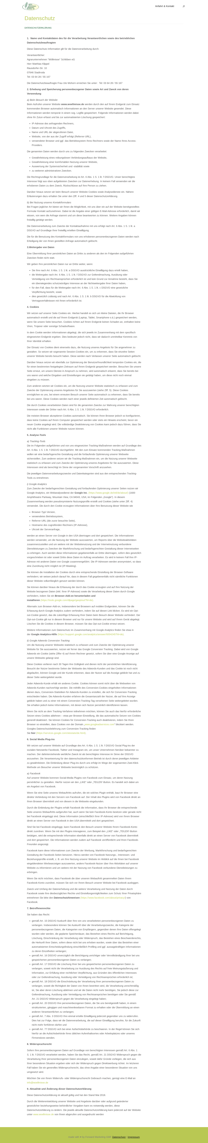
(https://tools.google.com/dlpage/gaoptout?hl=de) (67, 600)
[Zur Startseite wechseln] (30, 6)
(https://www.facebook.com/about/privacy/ (102, 897)
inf (28, 1082)
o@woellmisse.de (38, 1082)
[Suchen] (183, 6)
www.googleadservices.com (99, 724)
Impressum (134, 1137)
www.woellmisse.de (43, 1114)
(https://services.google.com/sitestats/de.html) (61, 733)
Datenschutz (119, 1137)
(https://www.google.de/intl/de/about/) (108, 492)
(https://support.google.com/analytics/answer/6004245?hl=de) (91, 634)
